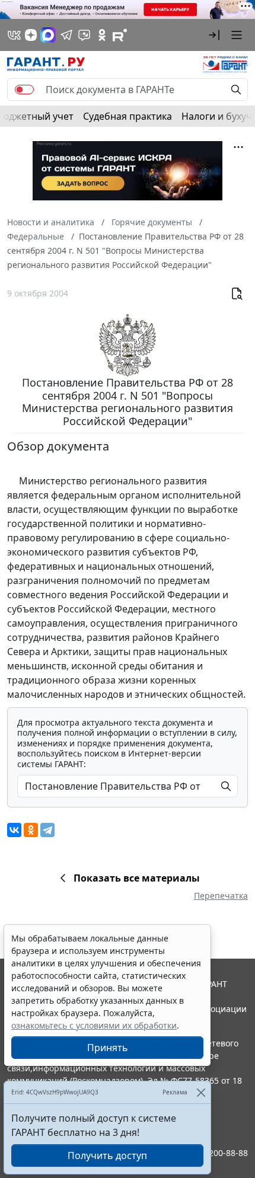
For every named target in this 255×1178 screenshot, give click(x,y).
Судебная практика (127, 116)
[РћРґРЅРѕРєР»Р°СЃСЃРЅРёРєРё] (31, 830)
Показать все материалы (137, 878)
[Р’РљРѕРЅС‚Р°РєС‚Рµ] (14, 830)
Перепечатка (221, 895)
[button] (214, 35)
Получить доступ (107, 1155)
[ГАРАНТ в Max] (48, 35)
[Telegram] (47, 830)
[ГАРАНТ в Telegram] (66, 35)
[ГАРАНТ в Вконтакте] (14, 35)
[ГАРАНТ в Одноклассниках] (102, 35)
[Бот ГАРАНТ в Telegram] (84, 35)
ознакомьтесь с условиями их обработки (94, 1025)
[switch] (24, 89)
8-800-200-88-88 (216, 1152)
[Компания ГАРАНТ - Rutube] (120, 35)
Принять (107, 1047)
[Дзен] (31, 35)
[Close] (201, 1092)
